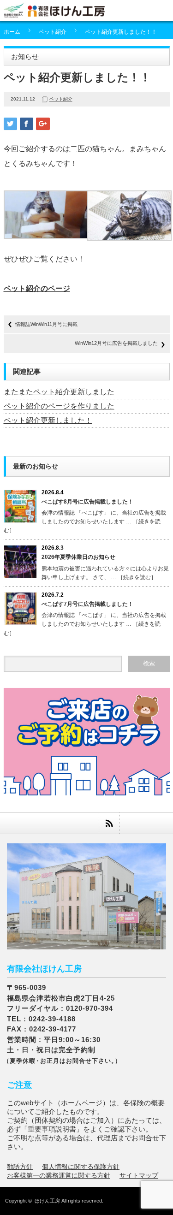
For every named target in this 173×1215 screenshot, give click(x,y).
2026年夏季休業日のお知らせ (78, 557)
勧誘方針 (20, 1166)
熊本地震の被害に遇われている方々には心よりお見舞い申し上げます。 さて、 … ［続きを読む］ (105, 573)
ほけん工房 (47, 1200)
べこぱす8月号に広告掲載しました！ (87, 501)
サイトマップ (138, 1175)
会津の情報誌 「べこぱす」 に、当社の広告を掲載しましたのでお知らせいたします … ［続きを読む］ (85, 521)
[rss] (108, 823)
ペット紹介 (52, 32)
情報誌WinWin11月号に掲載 (46, 324)
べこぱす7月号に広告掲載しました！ (87, 604)
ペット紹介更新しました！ (48, 420)
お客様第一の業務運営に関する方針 (58, 1175)
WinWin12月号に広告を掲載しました (116, 343)
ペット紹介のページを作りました (59, 406)
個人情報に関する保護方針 (80, 1166)
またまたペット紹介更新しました (59, 392)
